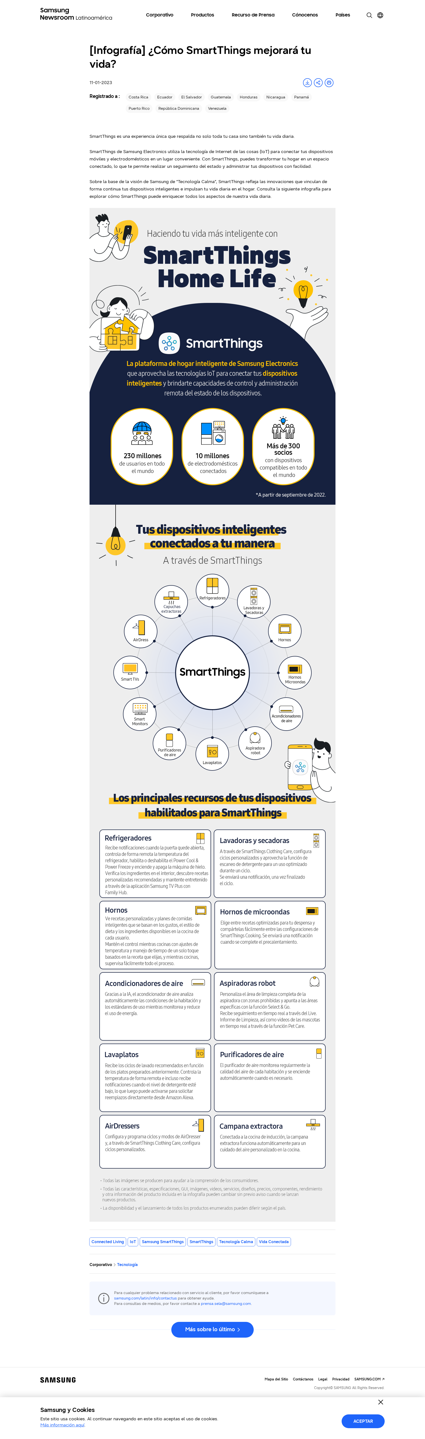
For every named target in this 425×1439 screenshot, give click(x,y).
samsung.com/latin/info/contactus (145, 1298)
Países (343, 15)
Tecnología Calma (236, 1241)
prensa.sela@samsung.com (226, 1303)
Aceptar (363, 1421)
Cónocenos (305, 15)
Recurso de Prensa (253, 15)
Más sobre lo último (210, 1329)
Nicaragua (275, 97)
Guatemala (221, 97)
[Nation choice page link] (380, 15)
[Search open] (369, 15)
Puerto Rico (139, 108)
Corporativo (159, 15)
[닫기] (381, 1402)
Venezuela (217, 108)
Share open (318, 82)
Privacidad (340, 1379)
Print (329, 82)
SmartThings (201, 1241)
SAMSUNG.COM (367, 1379)
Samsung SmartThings (163, 1241)
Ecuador (164, 97)
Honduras (249, 97)
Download (307, 82)
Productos (202, 15)
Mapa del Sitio (276, 1379)
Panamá (301, 97)
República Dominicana (178, 108)
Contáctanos (303, 1379)
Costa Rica (138, 97)
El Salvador (191, 97)
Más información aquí (62, 1425)
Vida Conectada (274, 1241)
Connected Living (107, 1241)
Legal (322, 1379)
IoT (133, 1241)
